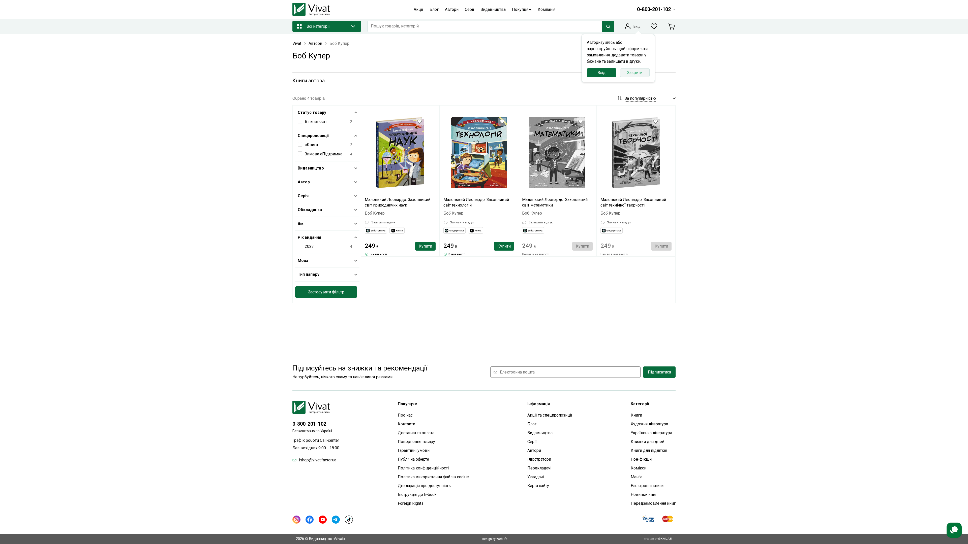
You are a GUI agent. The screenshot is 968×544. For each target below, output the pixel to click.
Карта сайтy (538, 485)
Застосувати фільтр (326, 292)
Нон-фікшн (641, 459)
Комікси (638, 468)
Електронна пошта (517, 372)
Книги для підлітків (649, 450)
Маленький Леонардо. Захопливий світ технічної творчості (633, 202)
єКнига (311, 144)
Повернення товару (416, 441)
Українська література (651, 432)
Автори (534, 450)
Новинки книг (644, 494)
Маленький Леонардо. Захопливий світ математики (555, 202)
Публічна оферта (413, 459)
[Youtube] (323, 520)
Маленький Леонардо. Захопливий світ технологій (476, 202)
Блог (531, 424)
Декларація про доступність (424, 485)
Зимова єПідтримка (323, 154)
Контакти (406, 424)
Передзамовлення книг (653, 503)
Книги (636, 415)
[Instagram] (296, 520)
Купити (425, 246)
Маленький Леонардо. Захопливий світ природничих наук (397, 202)
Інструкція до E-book (417, 494)
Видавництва (540, 432)
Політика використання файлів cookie (433, 476)
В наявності (315, 121)
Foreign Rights (411, 503)
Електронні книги (647, 485)
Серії (532, 441)
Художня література (649, 424)
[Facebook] (310, 520)
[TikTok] (349, 520)
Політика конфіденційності (423, 468)
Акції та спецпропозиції (549, 415)
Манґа (636, 476)
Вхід (601, 72)
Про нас (405, 415)
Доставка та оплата (416, 432)
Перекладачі (539, 468)
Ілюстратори (539, 459)
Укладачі (535, 476)
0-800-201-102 (309, 424)
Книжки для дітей (647, 441)
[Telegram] (336, 520)
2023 (309, 246)
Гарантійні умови (414, 450)
